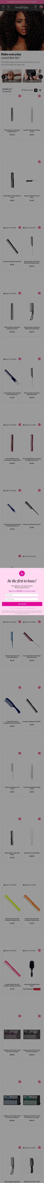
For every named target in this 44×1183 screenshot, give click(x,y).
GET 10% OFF (22, 604)
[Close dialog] (42, 569)
